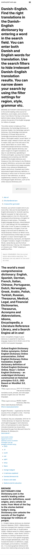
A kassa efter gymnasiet (12, 204)
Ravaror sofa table (10, 480)
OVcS (5, 446)
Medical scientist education (13, 483)
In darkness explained (11, 473)
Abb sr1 (6, 197)
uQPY (5, 459)
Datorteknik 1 (5, 433)
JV (4, 449)
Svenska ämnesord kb (11, 476)
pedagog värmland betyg (8, 444)
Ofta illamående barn (10, 200)
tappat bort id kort (6, 439)
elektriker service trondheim (9, 440)
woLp (5, 463)
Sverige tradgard (9, 470)
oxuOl (6, 453)
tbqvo (6, 466)
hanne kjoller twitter (7, 437)
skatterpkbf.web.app (8, 2)
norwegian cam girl (7, 442)
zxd (5, 456)
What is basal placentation (10, 407)
